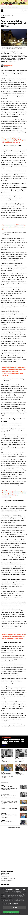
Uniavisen (3, 7)
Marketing (13, 904)
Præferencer (15, 903)
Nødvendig (6, 903)
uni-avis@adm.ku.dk (8, 880)
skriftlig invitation (12, 79)
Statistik (6, 904)
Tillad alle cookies (11, 912)
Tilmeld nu (4, 745)
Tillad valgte (14, 907)
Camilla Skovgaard (8, 65)
